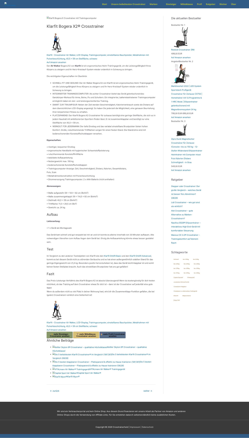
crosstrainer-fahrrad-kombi (181, 282)
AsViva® (176, 259)
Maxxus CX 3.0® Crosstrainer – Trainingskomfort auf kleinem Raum (185, 239)
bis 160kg (187, 273)
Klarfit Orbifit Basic (112, 256)
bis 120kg (176, 264)
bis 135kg (176, 268)
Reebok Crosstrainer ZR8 (182, 49)
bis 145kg (197, 268)
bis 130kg (197, 264)
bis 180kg (197, 273)
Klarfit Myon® (73, 376)
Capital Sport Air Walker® (89, 373)
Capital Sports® (178, 277)
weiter (147, 391)
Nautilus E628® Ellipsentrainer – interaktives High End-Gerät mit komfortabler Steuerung (186, 227)
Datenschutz (147, 427)
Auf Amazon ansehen (56, 62)
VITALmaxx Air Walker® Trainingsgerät (107, 369)
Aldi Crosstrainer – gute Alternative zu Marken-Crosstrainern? (182, 214)
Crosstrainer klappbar (180, 286)
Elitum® (176, 295)
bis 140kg (187, 268)
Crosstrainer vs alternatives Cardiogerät (185, 291)
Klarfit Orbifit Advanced (140, 256)
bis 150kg (176, 273)
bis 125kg (187, 264)
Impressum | (136, 427)
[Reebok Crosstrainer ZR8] (181, 37)
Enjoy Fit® (177, 300)
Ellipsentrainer (186, 295)
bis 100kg (186, 259)
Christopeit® (191, 277)
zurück (54, 391)
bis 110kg (196, 259)
